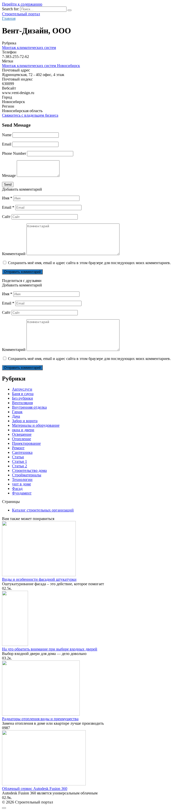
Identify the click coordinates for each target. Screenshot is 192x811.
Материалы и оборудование (36, 425)
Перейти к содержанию (22, 4)
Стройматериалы (26, 475)
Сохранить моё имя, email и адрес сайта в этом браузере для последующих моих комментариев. (89, 263)
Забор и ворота (25, 421)
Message (9, 175)
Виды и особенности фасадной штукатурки (39, 579)
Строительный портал (21, 14)
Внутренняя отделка (29, 407)
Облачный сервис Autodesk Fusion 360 (34, 788)
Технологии (22, 479)
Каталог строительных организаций (43, 510)
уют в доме (21, 484)
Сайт (6, 216)
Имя (7, 198)
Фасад (17, 488)
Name (7, 135)
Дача (16, 416)
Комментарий (14, 254)
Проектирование (26, 443)
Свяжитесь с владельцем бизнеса (30, 115)
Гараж (17, 412)
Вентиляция (22, 403)
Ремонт (18, 448)
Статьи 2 (19, 466)
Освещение (22, 434)
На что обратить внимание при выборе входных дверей (49, 649)
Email (6, 144)
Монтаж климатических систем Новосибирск (41, 65)
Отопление (21, 439)
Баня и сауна (23, 394)
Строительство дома (29, 470)
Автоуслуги (22, 389)
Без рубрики (22, 398)
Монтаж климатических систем (29, 47)
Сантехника (22, 452)
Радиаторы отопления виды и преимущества (40, 719)
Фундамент (22, 493)
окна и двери (23, 430)
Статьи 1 (19, 461)
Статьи (18, 457)
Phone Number (14, 153)
